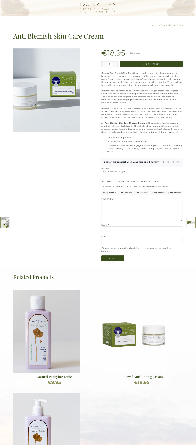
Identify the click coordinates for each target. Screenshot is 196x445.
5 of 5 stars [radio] (173, 192)
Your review (107, 199)
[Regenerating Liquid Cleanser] (46, 394)
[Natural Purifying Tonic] (46, 291)
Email (104, 236)
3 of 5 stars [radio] (141, 192)
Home (152, 25)
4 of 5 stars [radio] (157, 192)
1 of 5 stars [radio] (108, 192)
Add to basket (151, 64)
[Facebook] (163, 162)
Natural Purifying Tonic (54, 376)
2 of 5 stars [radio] (124, 192)
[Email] (177, 162)
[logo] (98, 3)
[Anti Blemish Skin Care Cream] (46, 90)
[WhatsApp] (173, 162)
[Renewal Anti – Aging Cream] (134, 291)
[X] (168, 162)
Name (105, 225)
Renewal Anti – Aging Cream (142, 376)
